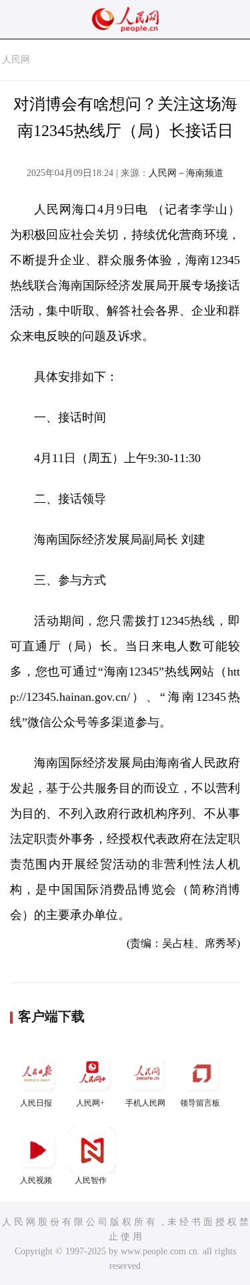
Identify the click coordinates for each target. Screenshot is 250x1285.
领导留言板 (200, 1103)
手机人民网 (145, 1103)
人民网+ (90, 1103)
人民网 (16, 60)
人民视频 (36, 1180)
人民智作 (91, 1180)
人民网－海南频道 (186, 173)
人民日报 (36, 1103)
